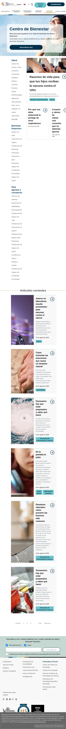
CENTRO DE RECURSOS (38, 11)
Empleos (6, 668)
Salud (29, 645)
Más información (59, 726)
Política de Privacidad (50, 670)
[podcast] (16, 699)
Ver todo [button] (15, 119)
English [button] (19, 4)
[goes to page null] (44, 110)
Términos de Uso (28, 667)
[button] (27, 4)
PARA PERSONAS (5, 11)
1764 (39, 623)
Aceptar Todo (39, 726)
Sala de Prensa (8, 665)
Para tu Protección (29, 673)
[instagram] (4, 699)
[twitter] (13, 699)
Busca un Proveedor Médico (40, 5)
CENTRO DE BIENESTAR (49, 11)
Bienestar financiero (15, 645)
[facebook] (10, 699)
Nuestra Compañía (9, 671)
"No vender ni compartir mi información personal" (33, 722)
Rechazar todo (49, 726)
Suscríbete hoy (26, 47)
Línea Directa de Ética (30, 670)
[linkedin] (7, 699)
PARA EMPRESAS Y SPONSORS (16, 11)
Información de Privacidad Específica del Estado (50, 681)
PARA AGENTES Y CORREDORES (27, 11)
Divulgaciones (27, 676)
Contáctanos (56, 4)
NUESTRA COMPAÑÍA (60, 11)
